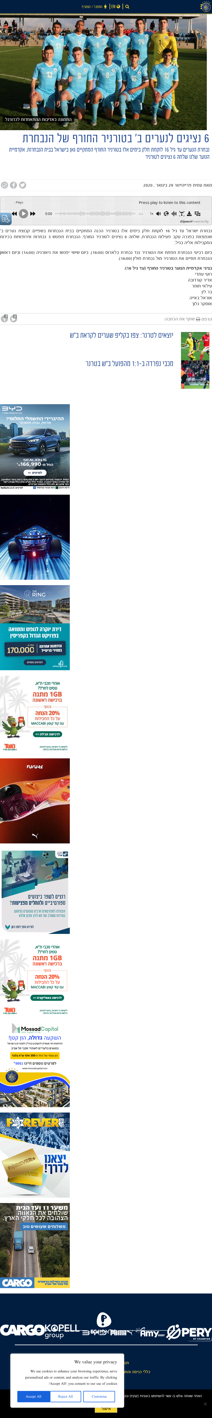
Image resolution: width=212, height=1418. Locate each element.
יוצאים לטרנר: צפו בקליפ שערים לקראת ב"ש (121, 336)
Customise (99, 1396)
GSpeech (186, 221)
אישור (106, 1408)
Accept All (33, 1396)
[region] (67, 1381)
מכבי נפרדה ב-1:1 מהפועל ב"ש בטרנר (129, 364)
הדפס (206, 319)
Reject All (65, 1396)
